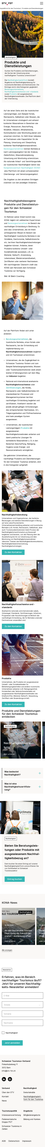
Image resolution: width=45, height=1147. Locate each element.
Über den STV (8, 1092)
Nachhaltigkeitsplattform (18, 80)
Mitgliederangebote (31, 1115)
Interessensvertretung (11, 1115)
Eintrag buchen (14, 879)
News (4, 1101)
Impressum (26, 1141)
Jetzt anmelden (12, 1043)
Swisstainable (29, 1092)
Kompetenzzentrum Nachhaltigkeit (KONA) (22, 168)
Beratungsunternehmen (14, 89)
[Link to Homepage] (7, 3)
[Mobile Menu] (41, 3)
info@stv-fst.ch (9, 1071)
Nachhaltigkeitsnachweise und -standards (21, 92)
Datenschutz (14, 1141)
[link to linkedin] (4, 1079)
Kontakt (5, 1096)
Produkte (13, 94)
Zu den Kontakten (13, 552)
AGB (4, 1141)
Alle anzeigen (7, 950)
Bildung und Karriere (31, 1119)
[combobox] (22, 1004)
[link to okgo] (10, 1079)
